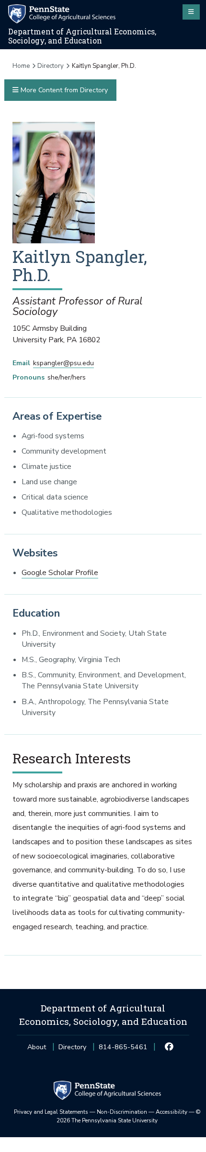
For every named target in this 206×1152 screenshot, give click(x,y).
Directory (50, 66)
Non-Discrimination (122, 1112)
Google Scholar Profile (60, 572)
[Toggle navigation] (191, 12)
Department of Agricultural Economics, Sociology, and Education (82, 36)
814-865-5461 (123, 1050)
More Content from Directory (63, 90)
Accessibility (171, 1112)
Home (21, 66)
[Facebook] (169, 1047)
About (36, 1047)
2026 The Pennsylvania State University (129, 1116)
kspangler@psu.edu (63, 363)
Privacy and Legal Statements (51, 1112)
